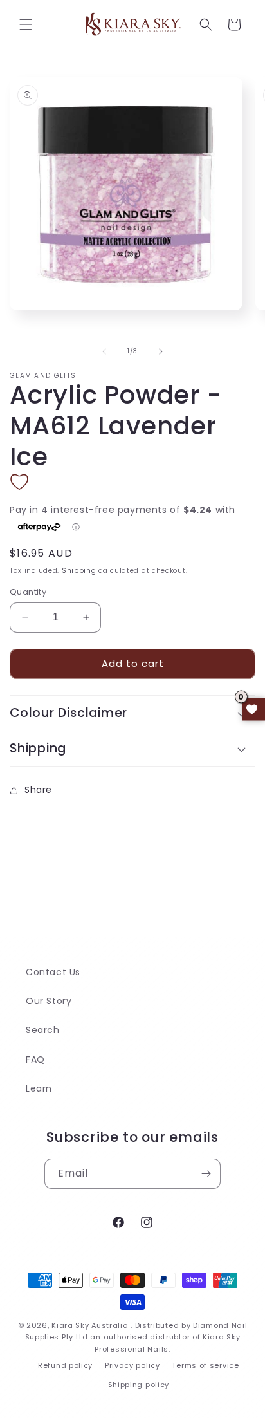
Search (43, 1029)
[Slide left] (104, 351)
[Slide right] (161, 351)
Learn (39, 1088)
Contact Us (53, 972)
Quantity (28, 592)
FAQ (35, 1059)
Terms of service (205, 1365)
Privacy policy (132, 1365)
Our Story (48, 1000)
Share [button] (38, 789)
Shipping (79, 570)
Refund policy (65, 1365)
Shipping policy (139, 1384)
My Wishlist (253, 709)
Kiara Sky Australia (89, 1325)
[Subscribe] (206, 1174)
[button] (26, 24)
